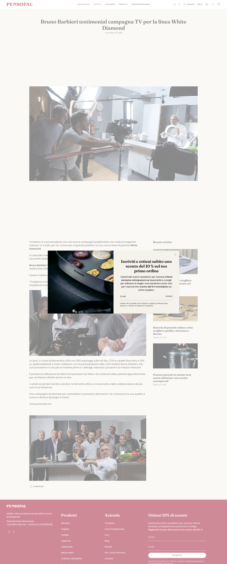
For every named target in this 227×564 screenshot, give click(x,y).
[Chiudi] (175, 254)
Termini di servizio (136, 306)
